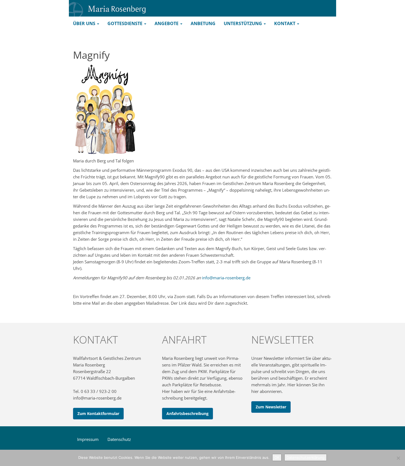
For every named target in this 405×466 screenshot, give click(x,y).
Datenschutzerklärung (306, 457)
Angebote (167, 23)
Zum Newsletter (271, 406)
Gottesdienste (125, 23)
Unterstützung (243, 23)
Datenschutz (119, 439)
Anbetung (203, 23)
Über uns (84, 23)
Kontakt (285, 23)
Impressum (88, 439)
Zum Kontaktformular (98, 413)
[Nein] (398, 458)
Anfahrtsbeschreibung (187, 413)
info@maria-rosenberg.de (226, 277)
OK (276, 457)
